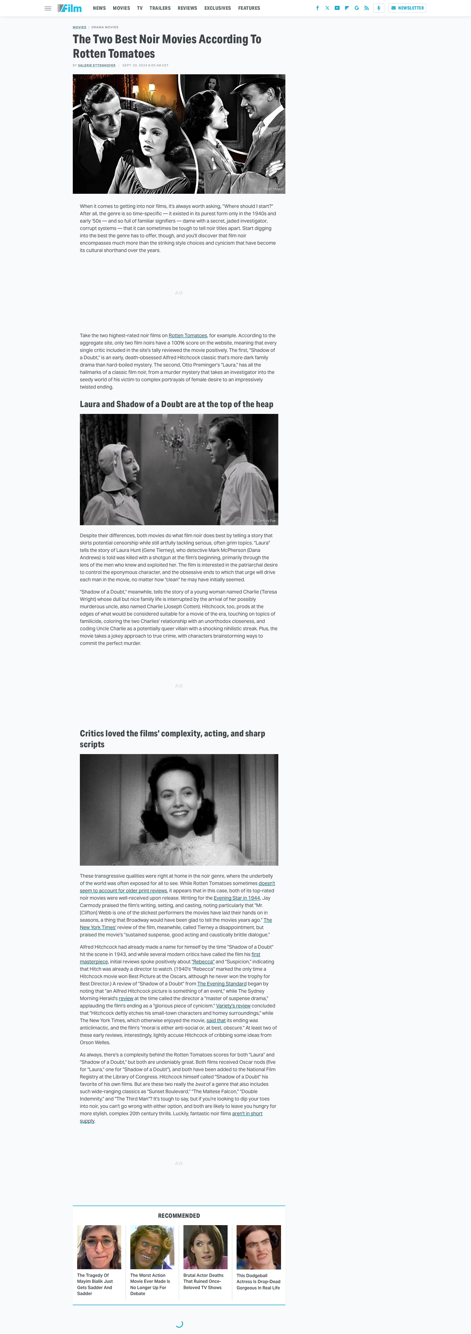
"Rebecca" (203, 961)
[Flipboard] (347, 9)
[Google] (357, 9)
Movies (79, 27)
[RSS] (367, 9)
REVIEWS (187, 8)
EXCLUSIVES (217, 8)
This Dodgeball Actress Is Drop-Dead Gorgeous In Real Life (258, 1282)
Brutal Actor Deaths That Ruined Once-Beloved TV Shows (203, 1281)
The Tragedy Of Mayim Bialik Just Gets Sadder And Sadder (95, 1284)
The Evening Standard (222, 983)
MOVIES (121, 8)
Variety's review (233, 1006)
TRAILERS (160, 8)
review (126, 998)
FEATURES (249, 8)
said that (216, 1020)
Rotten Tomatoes (188, 335)
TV (140, 8)
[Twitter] (327, 9)
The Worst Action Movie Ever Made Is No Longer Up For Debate (150, 1284)
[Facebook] (318, 9)
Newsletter (411, 8)
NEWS (99, 8)
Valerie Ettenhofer (97, 65)
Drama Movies (105, 27)
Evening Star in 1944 (237, 898)
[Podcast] (378, 8)
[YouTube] (337, 9)
